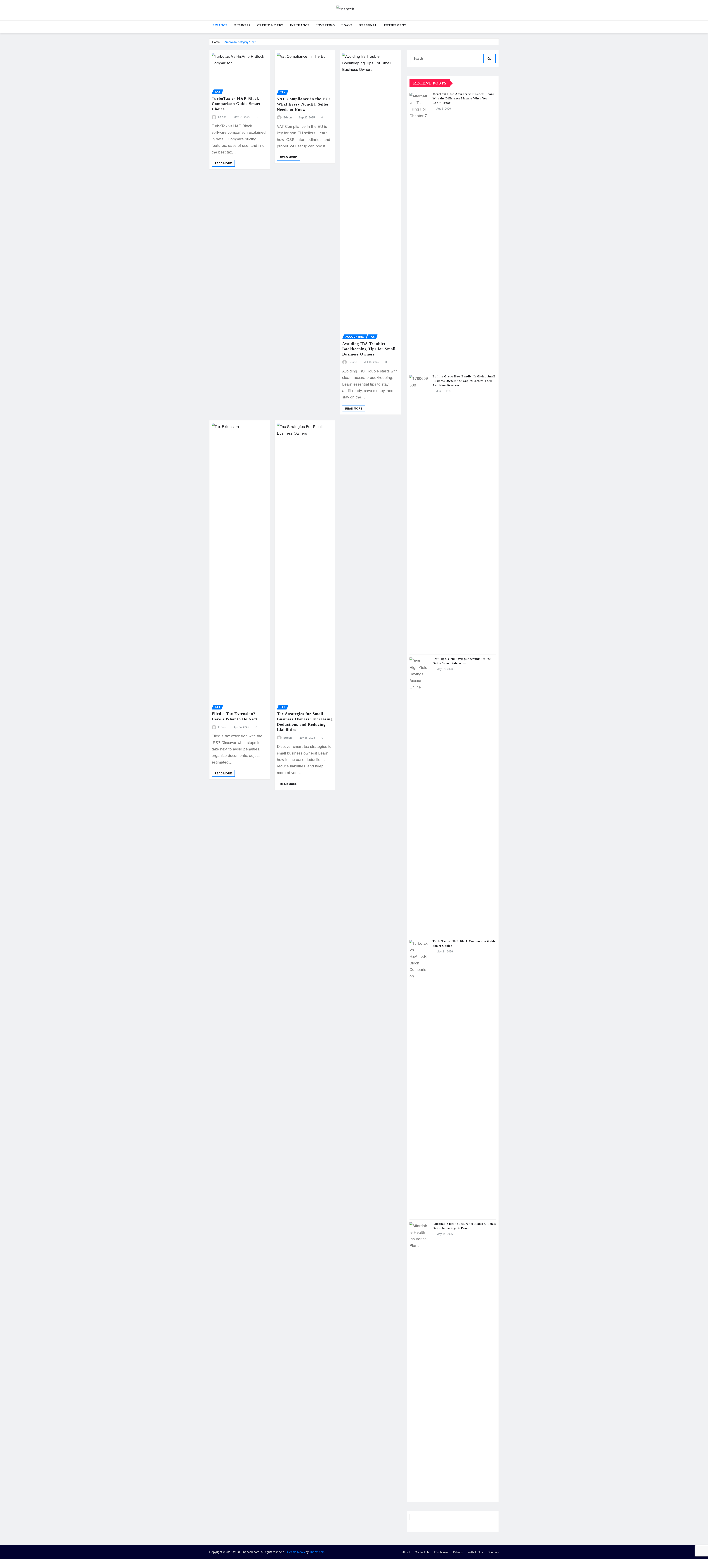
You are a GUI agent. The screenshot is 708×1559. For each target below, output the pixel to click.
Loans (347, 25)
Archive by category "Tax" (240, 42)
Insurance (300, 25)
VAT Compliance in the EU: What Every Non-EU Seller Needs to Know (303, 104)
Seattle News (296, 1552)
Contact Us (422, 1552)
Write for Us (475, 1552)
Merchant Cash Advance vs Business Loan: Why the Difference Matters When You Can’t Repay (463, 98)
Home (216, 42)
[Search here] (498, 27)
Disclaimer (441, 1552)
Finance (220, 25)
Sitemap (493, 1552)
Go (489, 58)
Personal (368, 25)
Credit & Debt (270, 25)
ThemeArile (317, 1552)
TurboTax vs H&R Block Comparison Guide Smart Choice (236, 103)
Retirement (395, 25)
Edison (222, 117)
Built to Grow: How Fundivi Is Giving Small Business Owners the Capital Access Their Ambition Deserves (464, 381)
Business (242, 25)
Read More (223, 163)
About (406, 1552)
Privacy (458, 1552)
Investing (325, 25)
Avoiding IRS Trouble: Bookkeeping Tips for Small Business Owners (368, 348)
